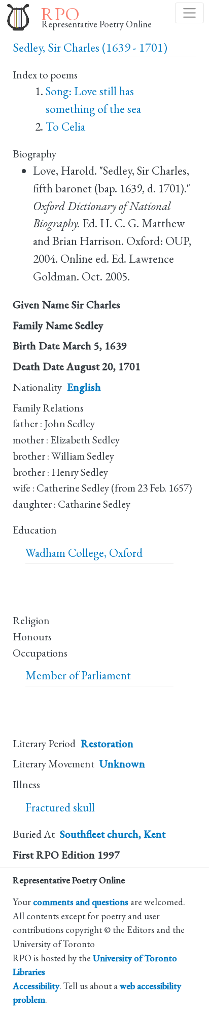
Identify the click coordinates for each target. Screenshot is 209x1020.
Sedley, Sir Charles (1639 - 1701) (90, 47)
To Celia (65, 126)
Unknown (122, 763)
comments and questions (80, 901)
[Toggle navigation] (189, 13)
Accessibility (36, 986)
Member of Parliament (78, 675)
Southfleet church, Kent (112, 834)
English (84, 387)
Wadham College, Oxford (84, 552)
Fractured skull (60, 807)
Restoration (107, 743)
